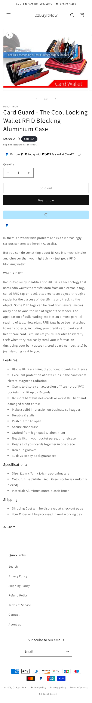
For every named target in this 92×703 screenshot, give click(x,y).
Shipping (7, 144)
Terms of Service (20, 605)
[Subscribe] (67, 652)
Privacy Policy (18, 576)
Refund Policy (18, 595)
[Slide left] (36, 98)
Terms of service (79, 687)
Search (13, 566)
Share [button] (11, 527)
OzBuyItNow (19, 687)
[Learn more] (79, 154)
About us (15, 624)
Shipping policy (48, 693)
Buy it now (46, 200)
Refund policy (38, 687)
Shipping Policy (19, 586)
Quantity (8, 164)
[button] (8, 15)
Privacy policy (58, 687)
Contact (14, 615)
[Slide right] (55, 98)
